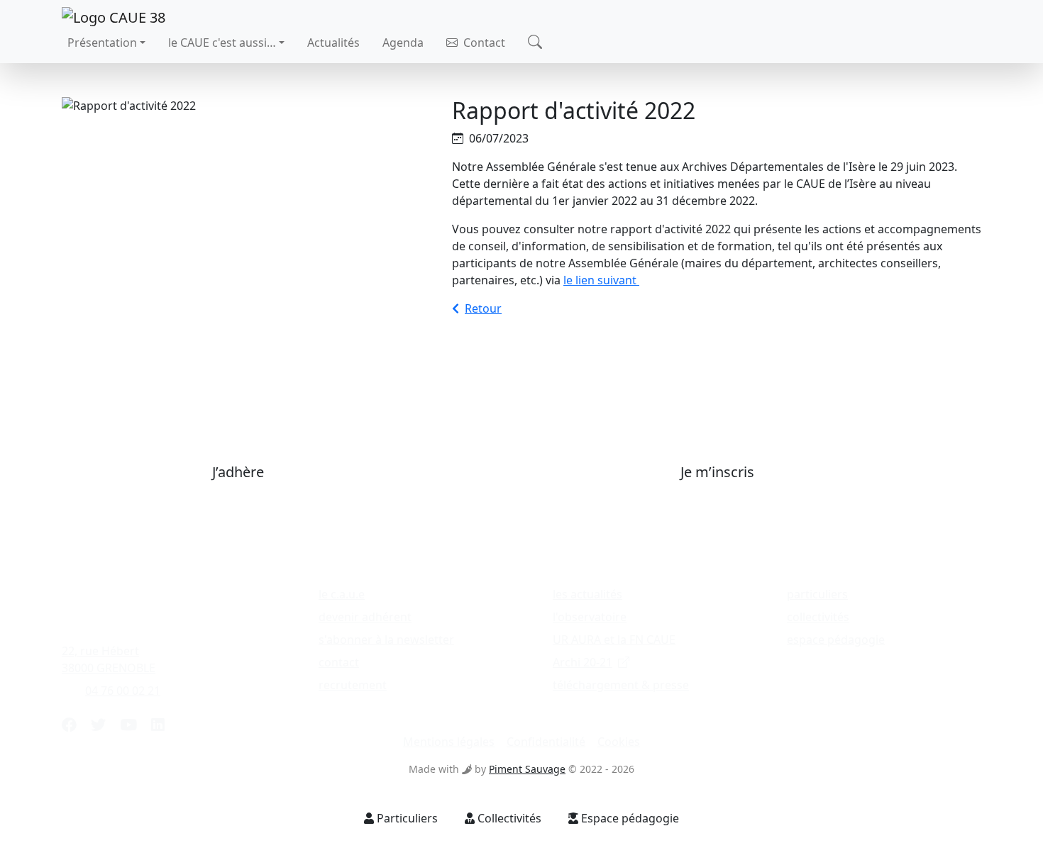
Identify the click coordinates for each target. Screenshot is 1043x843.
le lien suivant (601, 280)
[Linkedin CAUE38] (158, 724)
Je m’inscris (717, 471)
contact (339, 662)
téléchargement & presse (621, 685)
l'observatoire (590, 617)
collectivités (818, 617)
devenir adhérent (365, 617)
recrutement (353, 685)
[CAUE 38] (113, 16)
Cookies (618, 741)
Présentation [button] (102, 42)
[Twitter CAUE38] (98, 724)
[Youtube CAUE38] (128, 724)
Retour (483, 308)
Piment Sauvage (527, 769)
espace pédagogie (836, 639)
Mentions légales (449, 741)
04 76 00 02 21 (122, 690)
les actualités (587, 594)
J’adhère (238, 471)
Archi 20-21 (582, 662)
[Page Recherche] (535, 42)
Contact (482, 42)
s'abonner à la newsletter (386, 639)
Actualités (333, 42)
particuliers (817, 594)
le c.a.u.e (342, 594)
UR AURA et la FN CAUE (614, 639)
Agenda (403, 42)
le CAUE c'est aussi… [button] (222, 42)
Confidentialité (546, 741)
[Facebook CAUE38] (69, 724)
